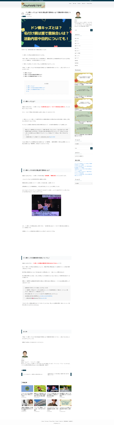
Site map (46, 421)
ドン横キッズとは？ (30, 86)
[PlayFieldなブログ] (33, 5)
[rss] (90, 0)
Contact (57, 421)
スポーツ (77, 50)
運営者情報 (66, 421)
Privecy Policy (51, 421)
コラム (77, 48)
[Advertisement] (46, 154)
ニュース (24, 16)
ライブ (77, 58)
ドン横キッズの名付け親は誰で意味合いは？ (35, 87)
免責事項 (70, 421)
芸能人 (77, 63)
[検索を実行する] (91, 30)
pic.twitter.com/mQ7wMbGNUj (46, 296)
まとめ (27, 91)
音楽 (77, 65)
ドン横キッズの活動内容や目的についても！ (35, 89)
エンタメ (77, 43)
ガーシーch (78, 45)
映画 (77, 60)
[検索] (92, 0)
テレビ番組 (78, 53)
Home (43, 421)
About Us (61, 421)
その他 (77, 38)
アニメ (77, 40)
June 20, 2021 (44, 298)
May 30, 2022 (52, 136)
